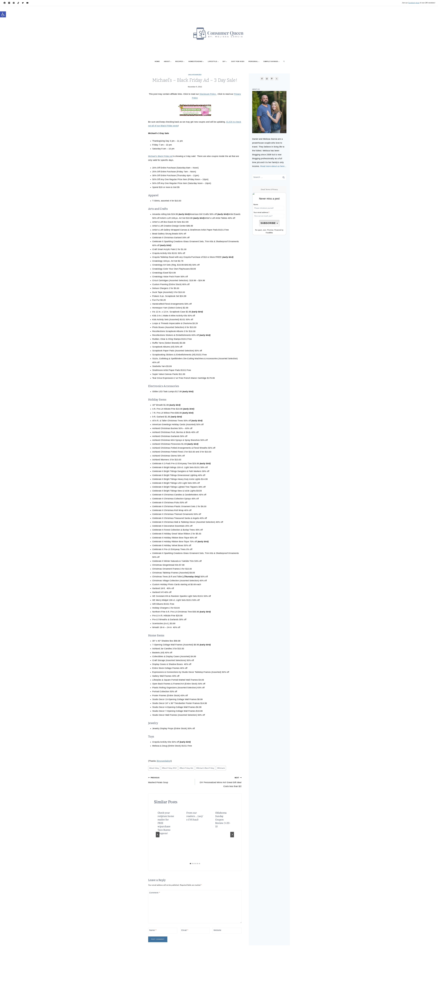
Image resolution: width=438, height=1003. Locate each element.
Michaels (221, 768)
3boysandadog (163, 761)
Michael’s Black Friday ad (160, 156)
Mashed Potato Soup (158, 780)
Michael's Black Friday (205, 768)
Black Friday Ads (186, 768)
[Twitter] (23, 3)
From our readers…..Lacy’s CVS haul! (194, 816)
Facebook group (413, 3)
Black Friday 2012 (169, 768)
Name (152, 930)
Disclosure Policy (207, 94)
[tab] (190, 863)
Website (217, 930)
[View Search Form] (284, 61)
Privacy (275, 189)
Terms (268, 189)
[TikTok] (18, 3)
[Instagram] (9, 3)
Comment (154, 893)
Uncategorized (195, 75)
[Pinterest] (14, 3)
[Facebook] (4, 3)
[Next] (232, 834)
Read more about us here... (273, 166)
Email (184, 930)
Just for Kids (237, 61)
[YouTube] (27, 3)
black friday (154, 768)
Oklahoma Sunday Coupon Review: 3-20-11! (223, 819)
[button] (3, 14)
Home (157, 61)
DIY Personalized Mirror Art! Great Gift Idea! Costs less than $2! (221, 782)
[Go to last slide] (157, 834)
